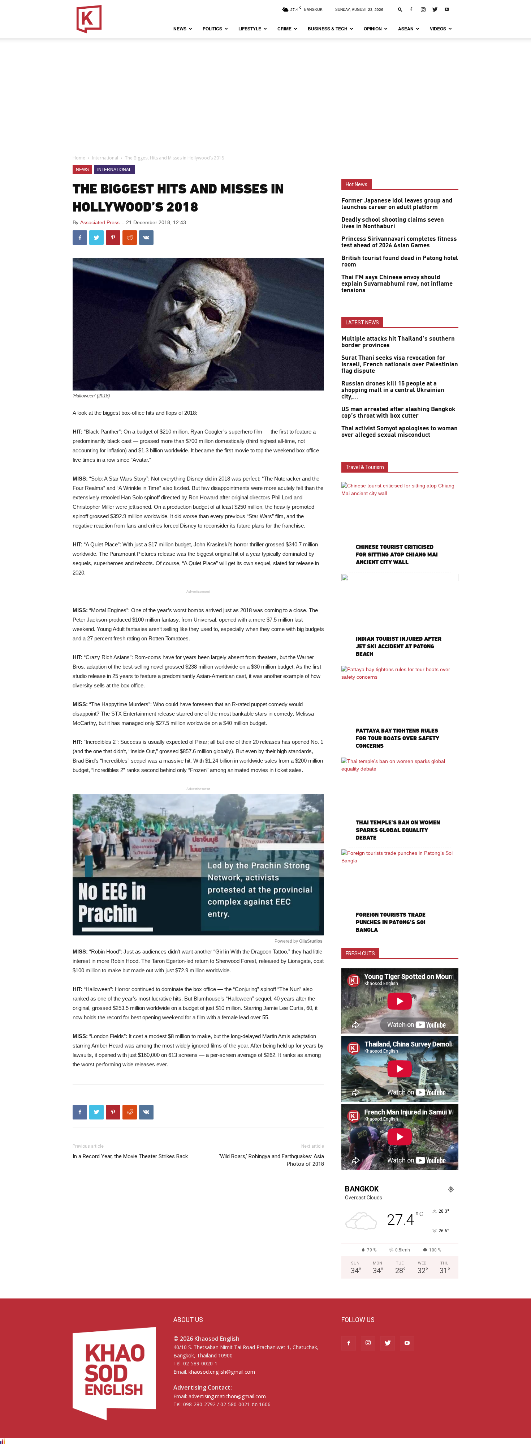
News (179, 28)
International (105, 158)
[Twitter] (434, 9)
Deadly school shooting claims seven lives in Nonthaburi (392, 223)
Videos (438, 28)
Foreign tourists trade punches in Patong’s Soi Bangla (391, 922)
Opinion (373, 28)
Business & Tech (327, 28)
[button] (400, 9)
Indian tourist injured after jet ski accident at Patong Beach (398, 646)
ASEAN (406, 28)
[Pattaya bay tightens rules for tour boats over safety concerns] (399, 708)
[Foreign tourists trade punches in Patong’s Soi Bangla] (399, 891)
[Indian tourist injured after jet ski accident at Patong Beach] (399, 616)
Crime (284, 28)
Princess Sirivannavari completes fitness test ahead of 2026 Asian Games (399, 242)
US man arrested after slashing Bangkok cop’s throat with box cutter (398, 412)
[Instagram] (423, 9)
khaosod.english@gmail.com (222, 1371)
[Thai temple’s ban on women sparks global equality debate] (399, 800)
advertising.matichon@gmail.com (227, 1396)
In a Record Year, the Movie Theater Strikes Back (130, 1156)
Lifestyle (249, 28)
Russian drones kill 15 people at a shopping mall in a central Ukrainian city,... (392, 390)
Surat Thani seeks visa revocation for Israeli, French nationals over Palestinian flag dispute (399, 364)
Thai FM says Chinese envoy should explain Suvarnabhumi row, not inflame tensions (397, 284)
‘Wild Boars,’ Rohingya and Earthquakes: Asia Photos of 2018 (271, 1160)
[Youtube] (446, 9)
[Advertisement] (265, 92)
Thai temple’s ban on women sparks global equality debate (398, 830)
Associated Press (100, 222)
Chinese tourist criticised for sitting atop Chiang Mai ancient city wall (397, 554)
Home (79, 158)
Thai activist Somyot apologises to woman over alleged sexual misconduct (399, 431)
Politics (212, 28)
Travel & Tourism (365, 467)
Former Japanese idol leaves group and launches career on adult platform (397, 203)
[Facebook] (411, 9)
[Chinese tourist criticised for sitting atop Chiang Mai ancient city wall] (399, 524)
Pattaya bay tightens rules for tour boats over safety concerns (397, 738)
